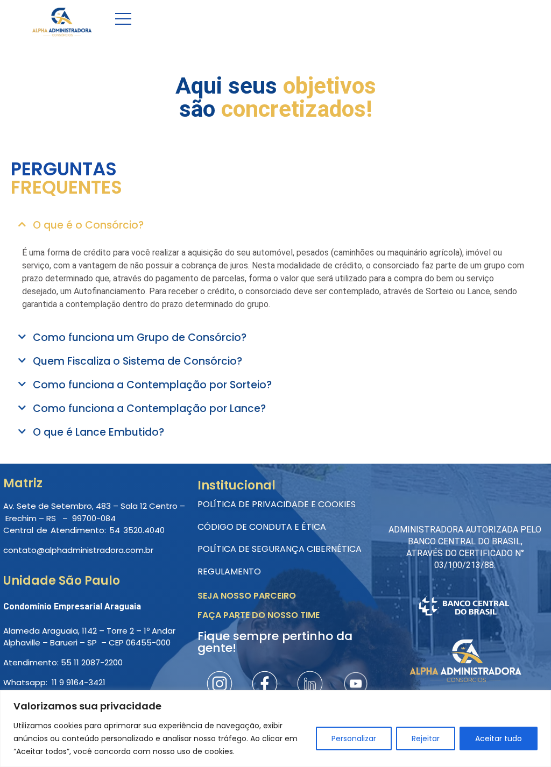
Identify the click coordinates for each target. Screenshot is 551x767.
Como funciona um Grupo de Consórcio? (139, 337)
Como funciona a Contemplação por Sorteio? (152, 385)
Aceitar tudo (498, 738)
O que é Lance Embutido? (98, 432)
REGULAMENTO (229, 571)
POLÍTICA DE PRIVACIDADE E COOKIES (276, 504)
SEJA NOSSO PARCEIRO (246, 596)
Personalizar (353, 738)
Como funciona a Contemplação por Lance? (149, 408)
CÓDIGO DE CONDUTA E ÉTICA (261, 527)
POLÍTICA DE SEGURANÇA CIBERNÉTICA (279, 549)
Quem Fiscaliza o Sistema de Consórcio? (137, 361)
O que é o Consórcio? (88, 225)
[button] (275, 226)
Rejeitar (426, 738)
